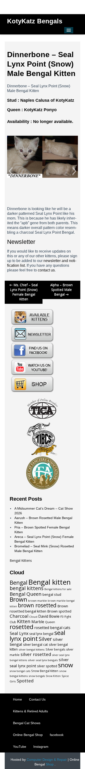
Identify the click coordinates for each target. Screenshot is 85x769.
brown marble (37, 600)
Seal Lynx (19, 633)
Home (17, 699)
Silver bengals (55, 649)
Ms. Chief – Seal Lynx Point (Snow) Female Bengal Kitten (23, 292)
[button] (10, 171)
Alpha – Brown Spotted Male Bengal (61, 289)
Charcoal (19, 616)
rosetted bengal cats (52, 627)
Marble (37, 621)
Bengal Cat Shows (26, 723)
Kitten (23, 621)
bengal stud (51, 594)
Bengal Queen (26, 594)
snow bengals (37, 676)
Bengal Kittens (21, 560)
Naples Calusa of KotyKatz (47, 100)
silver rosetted (36, 654)
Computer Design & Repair (47, 759)
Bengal (18, 582)
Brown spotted (59, 611)
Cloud (33, 616)
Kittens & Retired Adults (30, 711)
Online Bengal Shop (28, 735)
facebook (57, 735)
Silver (45, 638)
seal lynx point (37, 635)
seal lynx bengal (41, 634)
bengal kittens (26, 588)
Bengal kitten (49, 582)
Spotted (25, 681)
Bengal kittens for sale (58, 589)
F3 (62, 616)
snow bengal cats (20, 671)
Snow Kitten (53, 676)
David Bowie (49, 616)
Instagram (40, 746)
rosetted (21, 627)
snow (65, 665)
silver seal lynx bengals (43, 660)
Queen (50, 622)
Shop (50, 764)
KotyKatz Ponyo (40, 109)
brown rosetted (37, 605)
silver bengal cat (35, 644)
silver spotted (47, 666)
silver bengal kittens (32, 649)
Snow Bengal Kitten (44, 671)
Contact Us (37, 699)
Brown (18, 599)
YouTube (19, 746)
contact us (46, 270)
